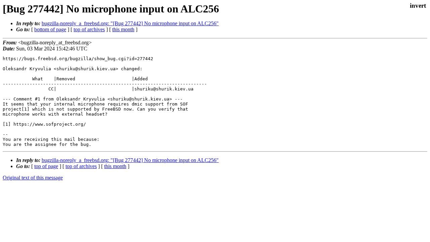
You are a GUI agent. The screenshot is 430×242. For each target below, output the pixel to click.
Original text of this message (33, 177)
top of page (46, 166)
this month (123, 29)
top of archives (89, 29)
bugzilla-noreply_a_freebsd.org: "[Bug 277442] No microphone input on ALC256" (130, 23)
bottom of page (50, 29)
